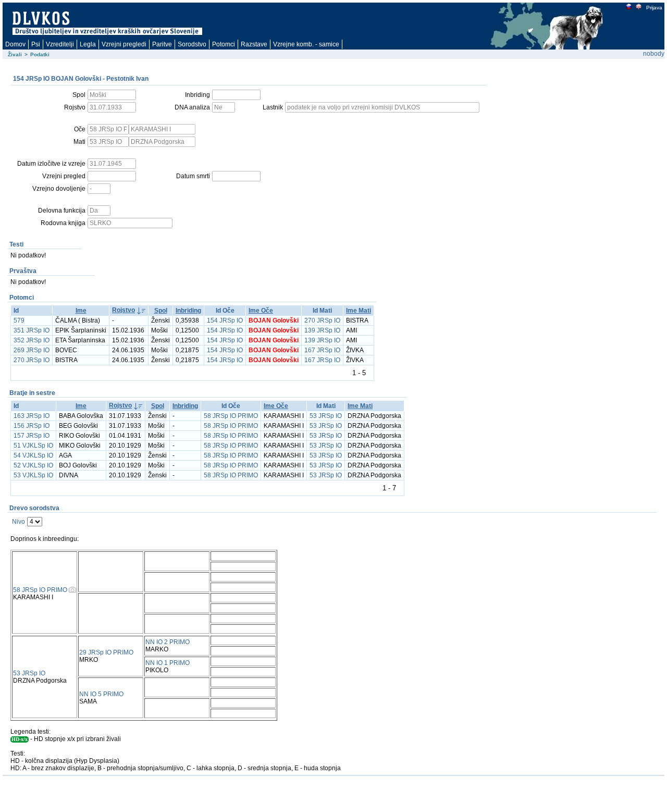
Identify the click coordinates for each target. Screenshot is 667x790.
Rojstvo (123, 310)
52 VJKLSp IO (33, 465)
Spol (160, 310)
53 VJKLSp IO (33, 475)
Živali (15, 54)
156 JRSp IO (32, 425)
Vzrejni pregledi (124, 44)
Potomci (223, 44)
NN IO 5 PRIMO (101, 694)
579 (19, 320)
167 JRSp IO (322, 350)
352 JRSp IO (32, 340)
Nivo (18, 521)
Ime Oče (261, 310)
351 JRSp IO (32, 330)
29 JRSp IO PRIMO (106, 652)
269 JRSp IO (32, 350)
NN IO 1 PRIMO (167, 662)
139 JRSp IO (322, 330)
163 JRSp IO (32, 415)
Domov (15, 44)
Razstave (254, 44)
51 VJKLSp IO (33, 445)
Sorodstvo (192, 44)
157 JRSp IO (32, 435)
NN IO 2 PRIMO (167, 642)
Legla (88, 44)
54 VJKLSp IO (33, 455)
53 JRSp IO (326, 415)
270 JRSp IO (322, 320)
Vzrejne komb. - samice (306, 44)
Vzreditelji (60, 44)
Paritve (162, 44)
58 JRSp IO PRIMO (231, 415)
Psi (35, 44)
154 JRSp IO (225, 320)
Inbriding (188, 310)
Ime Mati (358, 310)
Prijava (654, 7)
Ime (81, 310)
